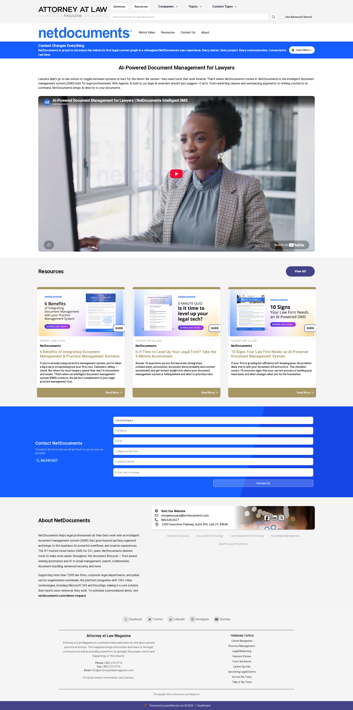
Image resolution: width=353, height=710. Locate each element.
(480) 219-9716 (113, 662)
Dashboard (203, 705)
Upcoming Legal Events (242, 671)
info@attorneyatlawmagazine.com (112, 670)
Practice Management (242, 646)
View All (300, 271)
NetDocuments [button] (50, 346)
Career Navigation (241, 640)
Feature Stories (242, 656)
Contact (129, 677)
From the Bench (242, 661)
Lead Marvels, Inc (174, 705)
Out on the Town (242, 676)
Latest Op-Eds (241, 666)
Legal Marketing (242, 651)
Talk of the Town (242, 682)
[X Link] (282, 518)
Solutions (119, 6)
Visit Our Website (173, 511)
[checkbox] (281, 17)
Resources (141, 6)
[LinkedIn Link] (274, 518)
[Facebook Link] (267, 518)
